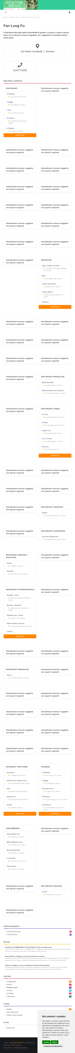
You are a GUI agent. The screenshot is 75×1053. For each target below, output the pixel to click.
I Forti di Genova (12, 934)
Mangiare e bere (14, 17)
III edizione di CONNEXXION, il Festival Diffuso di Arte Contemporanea (28, 947)
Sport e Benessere (12, 1012)
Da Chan (45, 414)
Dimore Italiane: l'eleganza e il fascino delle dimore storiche (25, 956)
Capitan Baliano (47, 292)
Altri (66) (55, 814)
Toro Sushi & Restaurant (50, 536)
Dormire (9, 984)
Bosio (44, 276)
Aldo (8, 788)
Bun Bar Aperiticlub (13, 850)
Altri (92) (20, 814)
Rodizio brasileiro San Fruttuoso (53, 390)
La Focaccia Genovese (14, 931)
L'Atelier (44, 513)
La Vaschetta (11, 858)
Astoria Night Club (13, 834)
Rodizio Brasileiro (48, 382)
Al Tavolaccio (46, 805)
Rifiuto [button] (54, 1042)
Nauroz (9, 675)
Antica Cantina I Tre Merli (50, 265)
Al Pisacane (46, 797)
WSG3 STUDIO (17, 1042)
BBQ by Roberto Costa (14, 842)
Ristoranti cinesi (26, 17)
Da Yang (44, 422)
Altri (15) (55, 307)
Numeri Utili (10, 1028)
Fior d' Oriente (47, 438)
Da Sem (44, 892)
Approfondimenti (11, 926)
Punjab (9, 563)
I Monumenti (11, 996)
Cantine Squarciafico (49, 284)
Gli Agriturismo (11, 981)
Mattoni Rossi (11, 866)
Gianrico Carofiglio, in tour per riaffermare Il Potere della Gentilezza (27, 965)
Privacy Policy (8, 1047)
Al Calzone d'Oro (48, 788)
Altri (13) (20, 636)
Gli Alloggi (10, 993)
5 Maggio (10, 102)
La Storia (9, 990)
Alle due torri (11, 797)
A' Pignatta (10, 128)
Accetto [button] (46, 1042)
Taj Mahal (10, 571)
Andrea (9, 805)
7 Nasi (9, 110)
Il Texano (10, 631)
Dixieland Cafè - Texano (15, 615)
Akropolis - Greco (13, 595)
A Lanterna (10, 772)
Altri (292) (20, 135)
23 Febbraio (11, 94)
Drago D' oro (46, 430)
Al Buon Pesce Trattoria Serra (17, 780)
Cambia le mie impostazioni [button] (53, 1046)
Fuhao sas (45, 446)
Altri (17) (55, 455)
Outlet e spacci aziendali (14, 1015)
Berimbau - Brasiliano (14, 605)
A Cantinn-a (11, 118)
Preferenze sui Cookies (20, 1047)
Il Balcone (45, 302)
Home (5, 17)
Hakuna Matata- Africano (15, 623)
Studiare (9, 1009)
